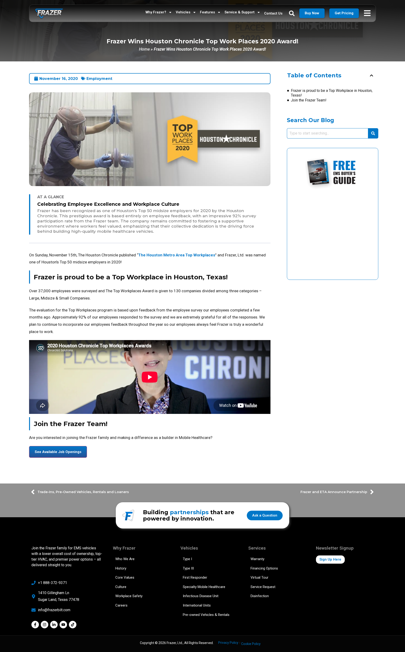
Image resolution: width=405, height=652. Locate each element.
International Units (197, 605)
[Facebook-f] (35, 624)
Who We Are (125, 559)
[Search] (373, 133)
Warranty (257, 559)
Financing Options (264, 568)
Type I (187, 559)
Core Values (124, 577)
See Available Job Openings (58, 452)
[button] (371, 75)
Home (144, 49)
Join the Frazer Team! (308, 100)
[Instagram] (44, 624)
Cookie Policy (251, 644)
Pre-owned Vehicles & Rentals (206, 615)
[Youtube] (63, 624)
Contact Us (273, 13)
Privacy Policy (228, 643)
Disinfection (260, 596)
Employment (99, 78)
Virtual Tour (259, 577)
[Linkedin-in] (54, 624)
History (120, 568)
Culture (120, 587)
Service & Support (240, 12)
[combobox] (327, 133)
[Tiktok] (72, 624)
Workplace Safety (128, 596)
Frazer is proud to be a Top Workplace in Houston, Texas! (331, 93)
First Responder (195, 577)
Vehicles (183, 12)
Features (207, 12)
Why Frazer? (156, 12)
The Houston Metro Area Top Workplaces (176, 255)
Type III (188, 568)
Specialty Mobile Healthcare (204, 587)
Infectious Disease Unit (200, 596)
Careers (121, 605)
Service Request (263, 587)
